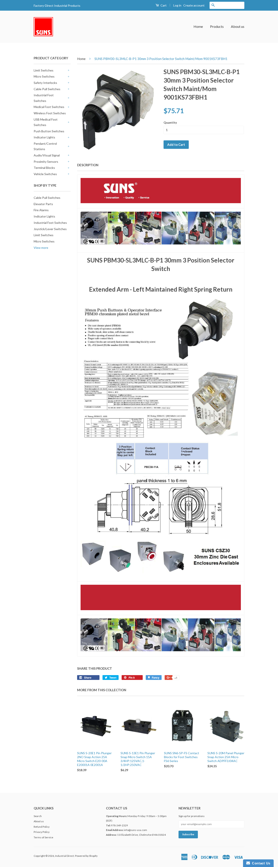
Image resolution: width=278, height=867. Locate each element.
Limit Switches (43, 70)
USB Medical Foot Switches (46, 122)
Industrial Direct (64, 855)
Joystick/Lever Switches (50, 229)
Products (217, 26)
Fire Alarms (41, 210)
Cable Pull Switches (47, 89)
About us (237, 26)
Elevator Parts (43, 204)
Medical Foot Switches (49, 107)
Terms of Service (43, 837)
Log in (177, 5)
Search (38, 816)
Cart (163, 5)
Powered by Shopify (86, 855)
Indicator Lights (44, 137)
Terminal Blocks (44, 167)
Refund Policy (42, 826)
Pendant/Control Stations (45, 146)
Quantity (170, 122)
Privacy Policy (42, 832)
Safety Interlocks (45, 83)
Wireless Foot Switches (50, 113)
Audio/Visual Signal (47, 155)
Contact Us (260, 863)
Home (198, 26)
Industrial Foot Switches (44, 97)
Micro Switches (44, 76)
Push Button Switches (49, 131)
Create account (194, 5)
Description (87, 165)
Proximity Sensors (46, 161)
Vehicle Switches (45, 174)
